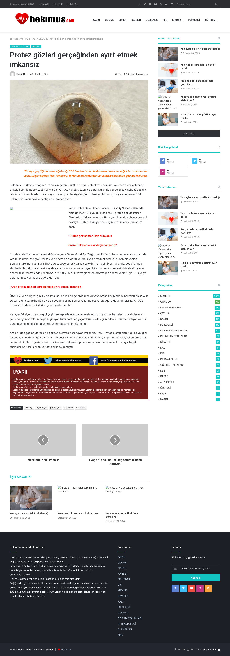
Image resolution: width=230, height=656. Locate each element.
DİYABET (165, 341)
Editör (19, 74)
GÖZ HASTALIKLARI (36, 38)
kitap (163, 393)
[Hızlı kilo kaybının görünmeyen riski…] (168, 119)
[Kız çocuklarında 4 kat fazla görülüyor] (127, 498)
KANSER (136, 19)
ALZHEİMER (167, 382)
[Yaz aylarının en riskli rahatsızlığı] (31, 498)
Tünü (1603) (189, 133)
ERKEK (122, 19)
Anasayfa (44, 4)
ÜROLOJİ (165, 387)
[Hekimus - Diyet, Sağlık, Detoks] (46, 20)
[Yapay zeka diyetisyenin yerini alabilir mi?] (168, 102)
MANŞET (36, 46)
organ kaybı (41, 407)
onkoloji (29, 407)
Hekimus (66, 649)
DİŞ (165, 19)
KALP (163, 347)
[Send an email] (24, 74)
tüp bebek (81, 407)
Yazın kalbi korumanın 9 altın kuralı (78, 513)
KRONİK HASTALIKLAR (173, 336)
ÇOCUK (109, 19)
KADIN (96, 19)
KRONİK (176, 19)
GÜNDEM (72, 4)
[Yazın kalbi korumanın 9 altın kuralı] (79, 498)
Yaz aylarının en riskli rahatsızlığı (29, 513)
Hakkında (58, 4)
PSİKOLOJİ (194, 19)
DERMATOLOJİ (168, 359)
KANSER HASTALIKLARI (174, 330)
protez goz (55, 407)
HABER (164, 399)
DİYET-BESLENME (170, 307)
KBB (162, 370)
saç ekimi (68, 407)
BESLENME (152, 19)
